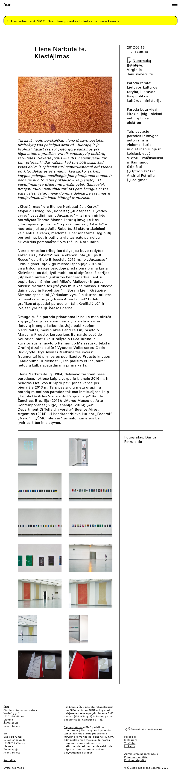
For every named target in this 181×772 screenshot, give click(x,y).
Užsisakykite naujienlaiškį (146, 729)
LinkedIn (129, 746)
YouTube (130, 743)
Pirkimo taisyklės (135, 760)
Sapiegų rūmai (13, 736)
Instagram (130, 739)
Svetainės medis (14, 767)
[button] (174, 4)
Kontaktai (10, 760)
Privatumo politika (136, 757)
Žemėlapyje (11, 722)
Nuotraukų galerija (139, 62)
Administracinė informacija (141, 753)
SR (5, 733)
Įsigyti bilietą (12, 726)
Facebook (130, 736)
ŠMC (7, 5)
